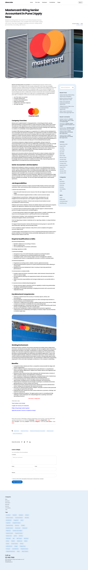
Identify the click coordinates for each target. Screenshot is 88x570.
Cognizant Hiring (9, 525)
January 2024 (63, 171)
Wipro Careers (25, 551)
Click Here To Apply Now (34, 398)
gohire (15, 535)
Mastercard (16, 431)
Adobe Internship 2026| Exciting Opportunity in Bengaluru (67, 95)
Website (13, 472)
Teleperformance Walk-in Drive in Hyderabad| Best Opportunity (67, 108)
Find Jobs (37, 2)
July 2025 (62, 148)
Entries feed (62, 199)
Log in (61, 197)
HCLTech (21, 535)
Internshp (62, 185)
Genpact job (8, 535)
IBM (13, 538)
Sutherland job (9, 546)
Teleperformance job (10, 551)
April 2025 (62, 153)
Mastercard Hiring (24, 431)
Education (62, 181)
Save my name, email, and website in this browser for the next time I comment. (28, 478)
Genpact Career (9, 533)
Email (36, 466)
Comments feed (63, 201)
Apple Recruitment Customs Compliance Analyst (24, 410)
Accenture (8, 515)
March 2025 (62, 155)
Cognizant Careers (16, 522)
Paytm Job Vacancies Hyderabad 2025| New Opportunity (65, 103)
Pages (58, 2)
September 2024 (63, 165)
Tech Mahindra (15, 548)
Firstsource (25, 528)
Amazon (27, 515)
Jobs (82, 23)
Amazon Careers (9, 517)
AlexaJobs (9, 2)
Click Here (43, 421)
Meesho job (19, 541)
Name (13, 466)
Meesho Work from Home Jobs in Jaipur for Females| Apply (67, 120)
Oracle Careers (14, 543)
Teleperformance (24, 548)
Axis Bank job (8, 520)
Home (31, 2)
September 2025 (63, 144)
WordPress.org (63, 203)
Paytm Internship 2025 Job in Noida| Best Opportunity (66, 132)
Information (62, 183)
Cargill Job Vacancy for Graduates (20, 405)
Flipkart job (8, 530)
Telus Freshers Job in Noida (18, 403)
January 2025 (63, 159)
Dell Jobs (17, 525)
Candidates (52, 2)
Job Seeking (62, 189)
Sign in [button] (80, 2)
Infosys (7, 541)
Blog (78, 23)
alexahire (14, 515)
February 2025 (63, 157)
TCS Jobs (8, 548)
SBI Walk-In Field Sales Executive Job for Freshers (67, 128)
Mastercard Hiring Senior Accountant (37, 431)
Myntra (25, 541)
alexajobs (21, 515)
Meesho (13, 541)
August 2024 (62, 167)
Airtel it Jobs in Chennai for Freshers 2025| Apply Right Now (67, 111)
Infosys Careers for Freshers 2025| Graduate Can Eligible (67, 125)
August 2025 (62, 146)
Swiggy (16, 546)
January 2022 (63, 173)
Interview (62, 187)
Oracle (7, 543)
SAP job (21, 543)
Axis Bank (27, 517)
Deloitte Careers (9, 528)
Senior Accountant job (17, 433)
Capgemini (16, 520)
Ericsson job (17, 528)
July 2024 (62, 169)
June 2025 (62, 150)
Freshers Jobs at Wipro (17, 530)
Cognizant (8, 522)
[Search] (72, 87)
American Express (18, 517)
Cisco (22, 520)
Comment (14, 454)
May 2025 (62, 152)
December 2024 (63, 161)
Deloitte (22, 525)
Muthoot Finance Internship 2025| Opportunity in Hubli (66, 99)
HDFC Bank (8, 538)
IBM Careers (19, 538)
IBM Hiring (26, 538)
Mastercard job (50, 431)
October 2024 (63, 163)
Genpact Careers (18, 533)
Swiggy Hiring (22, 546)
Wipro (18, 551)
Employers (44, 2)
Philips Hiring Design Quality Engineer (21, 408)
